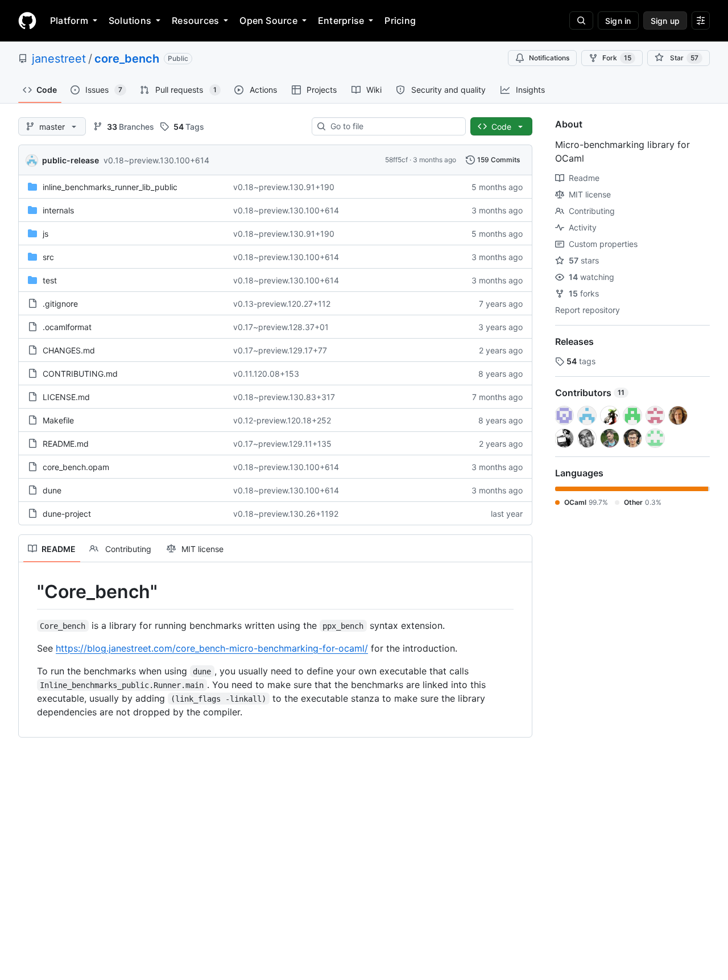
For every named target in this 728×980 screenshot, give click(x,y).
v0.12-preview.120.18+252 (282, 420)
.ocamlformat (67, 327)
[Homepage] (27, 20)
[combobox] (393, 126)
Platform (69, 20)
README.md (66, 443)
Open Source (268, 20)
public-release (70, 160)
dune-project (67, 513)
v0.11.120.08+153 (266, 373)
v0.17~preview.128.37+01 (281, 327)
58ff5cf (396, 159)
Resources (195, 20)
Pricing (400, 20)
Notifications (549, 57)
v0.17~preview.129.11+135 (282, 443)
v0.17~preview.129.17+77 (280, 350)
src (48, 257)
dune (52, 490)
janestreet (59, 58)
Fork (616, 57)
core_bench (126, 58)
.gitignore (60, 303)
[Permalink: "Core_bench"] (29, 592)
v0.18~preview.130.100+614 (156, 160)
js (45, 233)
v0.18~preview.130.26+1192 (285, 513)
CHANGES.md (69, 350)
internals (58, 210)
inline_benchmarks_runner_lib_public (110, 187)
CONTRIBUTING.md (80, 373)
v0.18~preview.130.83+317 (284, 397)
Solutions (130, 20)
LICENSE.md (66, 397)
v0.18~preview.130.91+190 (283, 187)
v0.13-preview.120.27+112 (281, 303)
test (50, 280)
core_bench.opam (76, 467)
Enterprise (341, 20)
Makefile (58, 420)
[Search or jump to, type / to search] (581, 20)
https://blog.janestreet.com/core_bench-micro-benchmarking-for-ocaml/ (212, 648)
